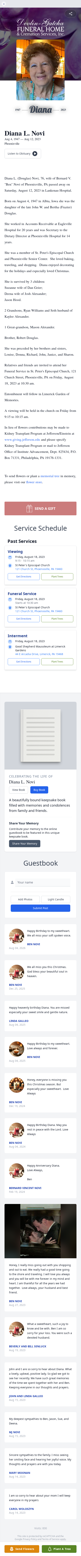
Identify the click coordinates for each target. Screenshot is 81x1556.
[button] (40, 1231)
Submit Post (40, 908)
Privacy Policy (30, 1539)
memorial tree (50, 476)
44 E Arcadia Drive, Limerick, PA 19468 (39, 654)
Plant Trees (57, 576)
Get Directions (23, 576)
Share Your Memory (24, 843)
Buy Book (39, 790)
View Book (18, 790)
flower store (34, 482)
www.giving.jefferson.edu (22, 439)
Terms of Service (51, 1539)
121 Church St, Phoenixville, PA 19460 (38, 569)
